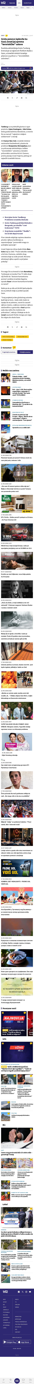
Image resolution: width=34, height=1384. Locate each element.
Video (16, 1299)
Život (4, 1307)
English (17, 1304)
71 (8, 387)
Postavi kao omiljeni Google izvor (13, 68)
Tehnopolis (6, 1322)
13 (31, 1241)
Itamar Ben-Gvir (22, 336)
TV (16, 1302)
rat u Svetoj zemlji (8, 336)
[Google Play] (10, 1342)
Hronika (3, 1229)
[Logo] (3, 3)
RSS (16, 1329)
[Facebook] (19, 1292)
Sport (5, 1302)
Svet (3, 35)
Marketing (18, 1316)
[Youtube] (30, 1292)
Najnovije (12, 3)
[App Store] (24, 1342)
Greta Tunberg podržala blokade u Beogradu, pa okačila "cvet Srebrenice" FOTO (18, 225)
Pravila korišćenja (21, 1321)
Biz (4, 1304)
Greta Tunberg (7, 340)
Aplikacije (18, 1327)
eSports (5, 1320)
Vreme (17, 1307)
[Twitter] (22, 1292)
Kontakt (17, 1332)
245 (8, 400)
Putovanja (6, 1312)
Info (4, 1299)
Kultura (5, 1315)
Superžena (6, 1317)
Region (13, 1102)
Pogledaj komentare (8, 352)
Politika (3, 1086)
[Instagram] (26, 1292)
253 (8, 412)
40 (8, 374)
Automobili (6, 1325)
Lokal (5, 1328)
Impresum (18, 1319)
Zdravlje (6, 1309)
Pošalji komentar (25, 352)
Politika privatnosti (21, 1324)
